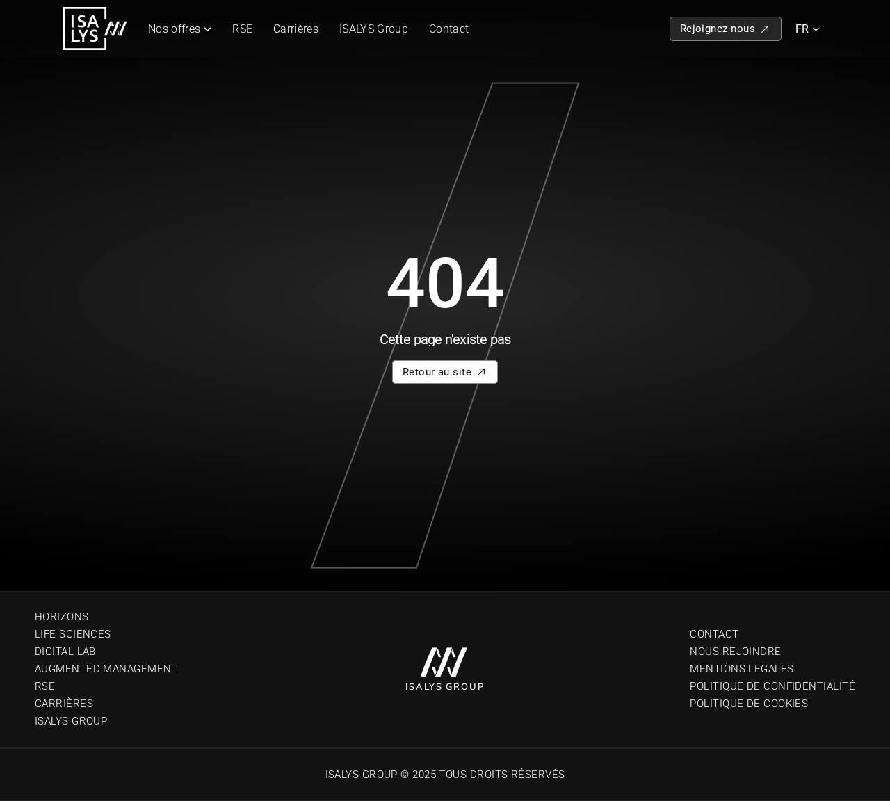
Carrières (295, 28)
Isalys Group (71, 721)
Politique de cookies (749, 703)
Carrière (61, 703)
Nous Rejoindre (735, 651)
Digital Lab (65, 651)
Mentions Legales (741, 669)
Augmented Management (106, 669)
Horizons (62, 616)
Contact (449, 28)
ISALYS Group (373, 28)
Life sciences (73, 634)
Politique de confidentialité (772, 686)
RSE (242, 28)
